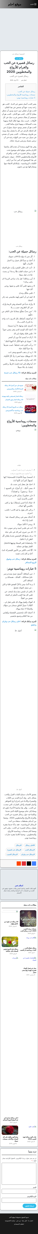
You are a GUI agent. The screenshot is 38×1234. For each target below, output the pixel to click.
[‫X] (29, 863)
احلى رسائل (29, 845)
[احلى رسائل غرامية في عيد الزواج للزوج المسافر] (10, 1036)
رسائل (18, 845)
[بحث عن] (28, 5)
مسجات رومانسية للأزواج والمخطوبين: (20, 95)
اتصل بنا (30, 1221)
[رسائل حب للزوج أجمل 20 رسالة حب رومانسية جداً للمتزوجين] (30, 409)
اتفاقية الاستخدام (19, 1224)
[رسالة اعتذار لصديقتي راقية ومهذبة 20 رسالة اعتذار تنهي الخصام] (30, 398)
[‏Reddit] (19, 863)
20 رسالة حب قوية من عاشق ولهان (11, 923)
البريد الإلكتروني (31, 1196)
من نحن (18, 1221)
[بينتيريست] (24, 863)
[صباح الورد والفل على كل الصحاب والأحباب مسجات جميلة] (10, 1130)
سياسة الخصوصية (10, 1221)
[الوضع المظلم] (24, 5)
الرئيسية (22, 54)
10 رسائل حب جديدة (12, 373)
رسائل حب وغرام (27, 854)
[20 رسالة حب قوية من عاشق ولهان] (10, 915)
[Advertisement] (19, 29)
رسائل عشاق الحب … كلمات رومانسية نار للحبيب (28, 949)
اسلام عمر (23, 80)
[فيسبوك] (34, 863)
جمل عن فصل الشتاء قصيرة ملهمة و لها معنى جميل (29, 970)
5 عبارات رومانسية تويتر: (26, 98)
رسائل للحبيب (11, 854)
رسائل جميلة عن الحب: (26, 91)
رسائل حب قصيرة (13, 850)
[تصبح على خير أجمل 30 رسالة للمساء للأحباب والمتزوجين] (30, 388)
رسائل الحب (29, 850)
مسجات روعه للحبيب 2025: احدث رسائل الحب (28, 930)
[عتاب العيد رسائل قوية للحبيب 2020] (28, 1130)
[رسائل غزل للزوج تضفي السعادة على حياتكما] (10, 942)
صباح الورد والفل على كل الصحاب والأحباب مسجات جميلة (10, 1139)
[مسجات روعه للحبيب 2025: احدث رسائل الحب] (28, 918)
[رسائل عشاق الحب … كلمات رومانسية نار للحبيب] (28, 941)
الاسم (34, 1187)
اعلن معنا (24, 1221)
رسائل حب (15, 54)
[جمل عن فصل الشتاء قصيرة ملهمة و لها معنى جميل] (28, 961)
